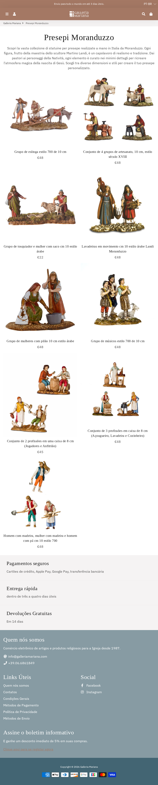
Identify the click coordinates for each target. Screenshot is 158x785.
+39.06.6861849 (21, 663)
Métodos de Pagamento (21, 705)
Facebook (93, 685)
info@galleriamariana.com (27, 656)
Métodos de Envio (16, 718)
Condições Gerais (16, 699)
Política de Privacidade (20, 712)
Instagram (94, 692)
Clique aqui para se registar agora (28, 749)
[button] (148, 4)
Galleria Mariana (12, 23)
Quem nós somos (16, 685)
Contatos (10, 692)
